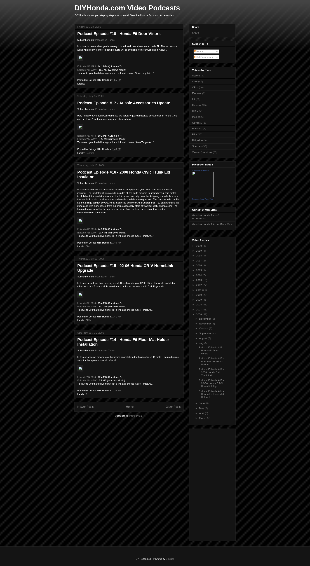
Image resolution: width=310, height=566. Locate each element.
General (90, 153)
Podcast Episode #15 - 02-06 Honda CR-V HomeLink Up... (211, 383)
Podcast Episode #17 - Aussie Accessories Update (123, 103)
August (203, 338)
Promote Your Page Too (202, 199)
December (205, 318)
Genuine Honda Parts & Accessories (205, 217)
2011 (199, 290)
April (202, 413)
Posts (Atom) (136, 416)
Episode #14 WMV (87, 380)
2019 (199, 250)
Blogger (170, 559)
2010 (199, 294)
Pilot (194, 134)
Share (195, 32)
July (201, 343)
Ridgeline (197, 140)
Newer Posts (85, 406)
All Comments (204, 57)
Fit (87, 83)
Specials (197, 146)
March (203, 418)
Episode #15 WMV (87, 306)
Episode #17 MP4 (86, 135)
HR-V (195, 110)
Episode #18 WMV (87, 70)
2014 (199, 275)
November (205, 323)
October (204, 328)
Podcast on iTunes (105, 40)
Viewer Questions (202, 152)
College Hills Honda (200, 170)
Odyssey (197, 122)
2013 (199, 280)
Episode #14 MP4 (86, 377)
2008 (199, 304)
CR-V (88, 320)
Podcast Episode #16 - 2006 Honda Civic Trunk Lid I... (211, 372)
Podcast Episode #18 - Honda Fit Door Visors (119, 33)
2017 (199, 260)
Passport (197, 128)
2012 (199, 285)
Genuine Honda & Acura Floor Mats (212, 224)
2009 (199, 299)
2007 (199, 309)
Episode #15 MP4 (86, 303)
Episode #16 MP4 (86, 229)
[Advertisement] (203, 484)
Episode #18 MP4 (86, 66)
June (202, 403)
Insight (196, 116)
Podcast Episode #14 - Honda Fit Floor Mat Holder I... (211, 394)
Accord (196, 75)
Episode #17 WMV (87, 139)
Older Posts (173, 406)
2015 (199, 270)
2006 (199, 314)
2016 (199, 265)
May (202, 408)
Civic (88, 246)
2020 (199, 245)
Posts (199, 51)
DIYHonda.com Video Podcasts (127, 8)
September (205, 333)
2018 (199, 255)
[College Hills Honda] (203, 196)
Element (196, 93)
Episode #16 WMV (87, 232)
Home (130, 406)
